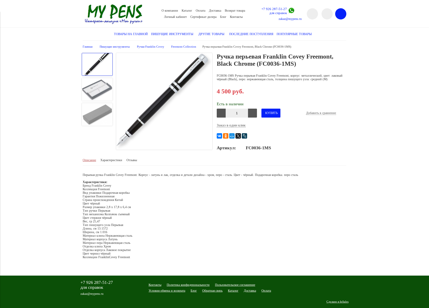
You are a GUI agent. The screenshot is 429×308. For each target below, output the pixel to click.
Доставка (215, 10)
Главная (88, 46)
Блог (223, 17)
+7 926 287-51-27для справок (274, 11)
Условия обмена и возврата (167, 290)
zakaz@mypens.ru (290, 19)
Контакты (236, 17)
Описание (89, 160)
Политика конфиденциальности (188, 285)
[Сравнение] (327, 13)
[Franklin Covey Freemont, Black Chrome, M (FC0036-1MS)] (164, 102)
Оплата (200, 10)
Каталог (187, 10)
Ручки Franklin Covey (150, 46)
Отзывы (131, 160)
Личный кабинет (175, 17)
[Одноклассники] (225, 136)
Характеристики (111, 160)
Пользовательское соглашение (235, 285)
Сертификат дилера (203, 17)
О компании (170, 10)
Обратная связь (212, 290)
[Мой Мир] (232, 136)
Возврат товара (235, 10)
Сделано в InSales (337, 301)
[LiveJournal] (244, 136)
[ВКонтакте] (219, 136)
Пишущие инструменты (115, 46)
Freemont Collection (183, 46)
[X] (238, 136)
